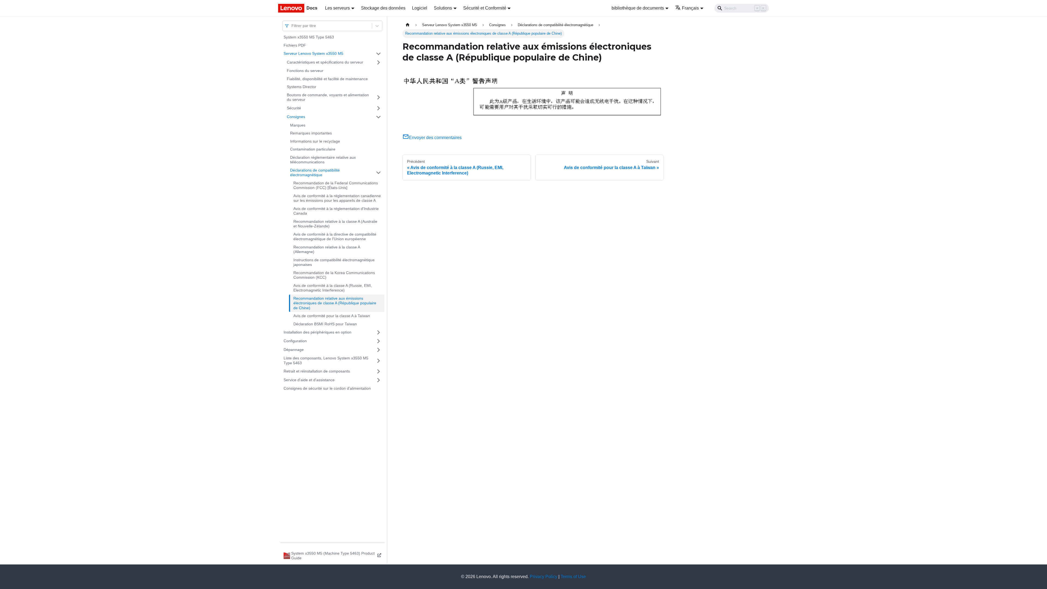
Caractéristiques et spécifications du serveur (325, 62)
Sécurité (294, 108)
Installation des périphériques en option (317, 332)
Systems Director (301, 87)
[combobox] (292, 26)
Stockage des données (383, 8)
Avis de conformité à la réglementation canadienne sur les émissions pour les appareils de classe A (337, 198)
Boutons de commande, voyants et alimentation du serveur (328, 97)
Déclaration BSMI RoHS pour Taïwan (325, 324)
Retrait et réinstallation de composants (317, 371)
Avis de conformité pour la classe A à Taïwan (331, 316)
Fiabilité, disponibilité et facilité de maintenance (327, 79)
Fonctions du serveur (305, 70)
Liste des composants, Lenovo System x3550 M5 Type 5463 (326, 360)
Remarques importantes (311, 133)
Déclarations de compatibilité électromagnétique (315, 172)
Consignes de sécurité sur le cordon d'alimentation (327, 388)
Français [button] (690, 8)
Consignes (296, 117)
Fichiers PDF (295, 45)
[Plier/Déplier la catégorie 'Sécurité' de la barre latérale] (378, 108)
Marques (297, 125)
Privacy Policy (543, 576)
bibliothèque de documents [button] (638, 8)
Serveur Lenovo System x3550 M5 (313, 53)
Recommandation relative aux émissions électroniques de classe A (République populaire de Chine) (334, 303)
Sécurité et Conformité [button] (484, 8)
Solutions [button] (443, 8)
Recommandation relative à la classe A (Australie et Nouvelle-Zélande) (335, 224)
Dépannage (294, 349)
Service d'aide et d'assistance (309, 380)
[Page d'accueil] (407, 25)
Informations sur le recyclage (315, 141)
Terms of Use (573, 576)
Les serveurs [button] (337, 8)
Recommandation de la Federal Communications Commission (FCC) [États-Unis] (335, 185)
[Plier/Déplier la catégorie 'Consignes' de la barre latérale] (378, 117)
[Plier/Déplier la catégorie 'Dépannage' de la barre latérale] (378, 349)
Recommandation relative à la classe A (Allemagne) (326, 249)
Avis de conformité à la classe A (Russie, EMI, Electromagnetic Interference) (332, 288)
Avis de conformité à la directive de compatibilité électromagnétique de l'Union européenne (334, 236)
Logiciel (419, 8)
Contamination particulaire (312, 149)
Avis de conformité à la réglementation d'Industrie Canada (336, 211)
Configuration (295, 341)
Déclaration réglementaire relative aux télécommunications (323, 159)
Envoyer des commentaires (435, 137)
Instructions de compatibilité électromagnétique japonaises (334, 262)
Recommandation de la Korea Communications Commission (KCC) (334, 275)
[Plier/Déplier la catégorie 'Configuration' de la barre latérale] (378, 341)
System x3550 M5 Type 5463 (309, 37)
